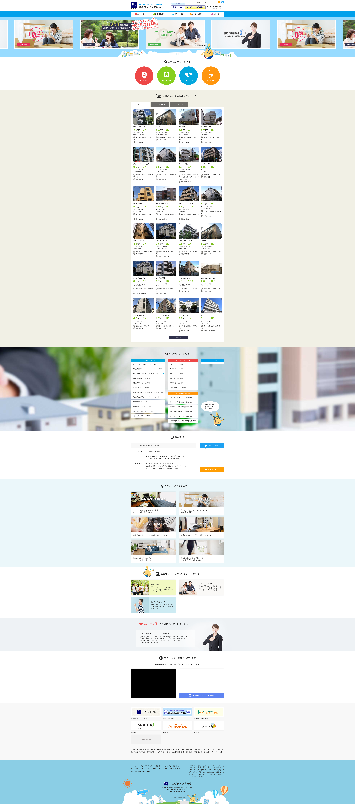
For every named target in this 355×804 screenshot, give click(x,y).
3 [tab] (178, 54)
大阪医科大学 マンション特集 (141, 378)
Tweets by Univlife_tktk (204, 448)
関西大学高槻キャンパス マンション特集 (144, 364)
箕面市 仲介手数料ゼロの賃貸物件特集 (181, 411)
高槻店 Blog (212, 469)
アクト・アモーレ (205, 749)
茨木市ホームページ (179, 749)
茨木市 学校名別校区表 (192, 749)
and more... (178, 337)
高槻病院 (151, 752)
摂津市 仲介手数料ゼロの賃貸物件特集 (181, 416)
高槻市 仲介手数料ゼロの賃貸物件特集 (181, 397)
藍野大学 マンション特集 (140, 401)
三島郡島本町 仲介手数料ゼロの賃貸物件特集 (183, 421)
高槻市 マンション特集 (176, 364)
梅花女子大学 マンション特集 (141, 383)
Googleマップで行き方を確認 (204, 695)
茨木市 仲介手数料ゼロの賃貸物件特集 (181, 402)
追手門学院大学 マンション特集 (142, 406)
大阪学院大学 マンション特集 (141, 416)
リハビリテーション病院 (162, 752)
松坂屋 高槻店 (216, 749)
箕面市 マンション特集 (176, 378)
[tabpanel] (177, 34)
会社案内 (199, 2)
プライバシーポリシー (209, 2)
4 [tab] (181, 54)
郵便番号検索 (188, 752)
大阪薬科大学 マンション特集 (141, 387)
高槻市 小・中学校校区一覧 (152, 749)
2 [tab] (176, 54)
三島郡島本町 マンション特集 (178, 387)
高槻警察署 (197, 752)
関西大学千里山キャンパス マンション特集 (145, 373)
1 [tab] (173, 54)
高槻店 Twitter (213, 446)
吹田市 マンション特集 (176, 373)
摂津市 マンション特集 (176, 383)
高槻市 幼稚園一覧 (166, 749)
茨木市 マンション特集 (176, 369)
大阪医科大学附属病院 (177, 752)
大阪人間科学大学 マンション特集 (143, 411)
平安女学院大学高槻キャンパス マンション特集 (146, 397)
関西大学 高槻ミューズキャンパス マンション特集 (147, 369)
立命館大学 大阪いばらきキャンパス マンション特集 (148, 392)
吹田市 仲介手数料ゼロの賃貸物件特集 (181, 407)
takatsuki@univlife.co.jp (179, 791)
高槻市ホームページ (137, 749)
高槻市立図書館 (143, 752)
